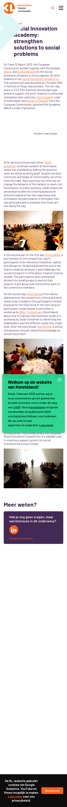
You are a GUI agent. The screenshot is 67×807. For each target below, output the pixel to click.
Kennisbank (37, 407)
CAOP (16, 407)
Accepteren (52, 790)
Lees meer (46, 425)
